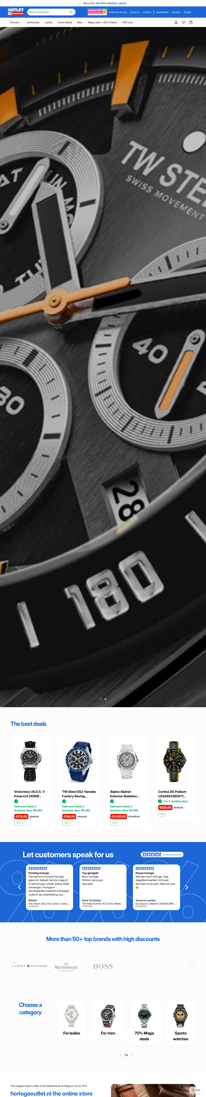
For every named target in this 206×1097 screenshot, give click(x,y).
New (80, 22)
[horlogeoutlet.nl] (16, 12)
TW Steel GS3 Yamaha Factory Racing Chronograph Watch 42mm (31, 794)
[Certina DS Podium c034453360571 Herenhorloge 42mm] (127, 761)
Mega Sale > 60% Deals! (102, 22)
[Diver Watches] (180, 1016)
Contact (147, 12)
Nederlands (162, 12)
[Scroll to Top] (199, 1079)
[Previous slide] (14, 962)
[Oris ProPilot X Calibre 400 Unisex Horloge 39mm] (175, 761)
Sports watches (180, 1036)
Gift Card (127, 22)
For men (108, 1033)
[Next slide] (192, 962)
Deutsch (176, 12)
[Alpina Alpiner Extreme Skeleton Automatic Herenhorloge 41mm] (79, 761)
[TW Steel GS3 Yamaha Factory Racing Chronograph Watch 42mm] (31, 761)
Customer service (118, 12)
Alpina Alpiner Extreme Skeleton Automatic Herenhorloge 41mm (77, 794)
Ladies (48, 22)
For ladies (71, 1033)
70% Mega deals (144, 1036)
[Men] (108, 1016)
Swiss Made (65, 22)
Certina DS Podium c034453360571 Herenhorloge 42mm (125, 794)
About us (135, 12)
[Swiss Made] (144, 1016)
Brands (14, 22)
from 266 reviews (172, 855)
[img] (152, 854)
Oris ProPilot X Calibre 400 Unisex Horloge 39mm (174, 794)
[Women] (72, 1016)
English (187, 12)
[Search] (71, 12)
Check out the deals (27, 687)
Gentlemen (33, 22)
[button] (191, 22)
